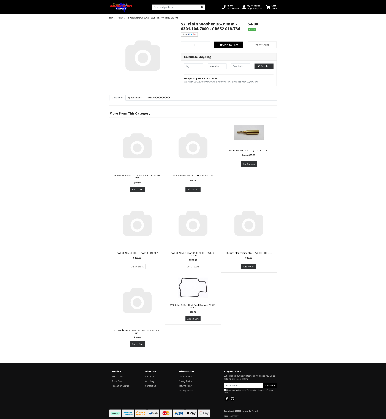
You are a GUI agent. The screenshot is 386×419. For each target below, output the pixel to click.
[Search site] (202, 7)
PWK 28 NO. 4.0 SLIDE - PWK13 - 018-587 (137, 252)
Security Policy (186, 390)
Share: (185, 34)
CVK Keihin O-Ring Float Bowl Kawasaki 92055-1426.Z (193, 306)
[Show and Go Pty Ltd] (121, 6)
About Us (149, 376)
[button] (230, 7)
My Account (117, 376)
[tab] (117, 98)
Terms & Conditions (255, 390)
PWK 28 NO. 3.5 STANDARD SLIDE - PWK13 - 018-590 (193, 254)
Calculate (265, 66)
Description (117, 97)
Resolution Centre (120, 385)
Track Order (117, 381)
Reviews (151, 97)
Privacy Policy (185, 381)
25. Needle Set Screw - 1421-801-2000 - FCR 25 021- (137, 331)
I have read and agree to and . (248, 391)
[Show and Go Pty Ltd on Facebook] (227, 398)
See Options (249, 164)
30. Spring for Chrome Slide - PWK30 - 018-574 (249, 252)
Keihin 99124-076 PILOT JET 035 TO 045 (249, 150)
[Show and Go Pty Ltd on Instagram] (232, 398)
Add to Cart (230, 45)
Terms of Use (185, 376)
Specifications (135, 97)
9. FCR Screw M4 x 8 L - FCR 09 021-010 (193, 175)
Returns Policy (185, 385)
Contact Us (150, 385)
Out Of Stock (137, 266)
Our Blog (149, 381)
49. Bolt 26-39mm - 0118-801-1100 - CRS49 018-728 (137, 177)
